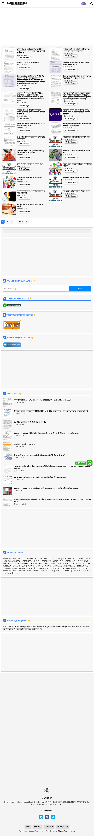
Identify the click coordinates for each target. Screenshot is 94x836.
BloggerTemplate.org (66, 831)
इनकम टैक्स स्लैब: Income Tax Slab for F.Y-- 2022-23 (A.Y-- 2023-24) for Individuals (42, 400)
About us (37, 827)
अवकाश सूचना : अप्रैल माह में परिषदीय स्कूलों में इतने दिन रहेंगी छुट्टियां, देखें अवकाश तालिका (40, 477)
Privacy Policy (62, 827)
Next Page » (25, 58)
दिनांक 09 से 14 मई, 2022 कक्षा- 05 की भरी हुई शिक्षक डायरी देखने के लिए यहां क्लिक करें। (40, 455)
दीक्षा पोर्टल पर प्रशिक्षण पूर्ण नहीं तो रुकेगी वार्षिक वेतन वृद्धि (30, 422)
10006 (20, 222)
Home (28, 827)
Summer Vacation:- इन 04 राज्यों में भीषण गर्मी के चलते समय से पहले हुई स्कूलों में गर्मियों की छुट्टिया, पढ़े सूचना (46, 488)
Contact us (49, 827)
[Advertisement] (47, 26)
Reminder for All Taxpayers (24, 444)
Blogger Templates (36, 831)
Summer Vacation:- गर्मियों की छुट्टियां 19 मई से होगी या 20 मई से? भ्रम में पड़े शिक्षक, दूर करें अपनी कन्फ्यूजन (46, 433)
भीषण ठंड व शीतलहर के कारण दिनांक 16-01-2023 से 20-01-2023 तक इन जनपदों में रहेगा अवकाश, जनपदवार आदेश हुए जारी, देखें (51, 411)
